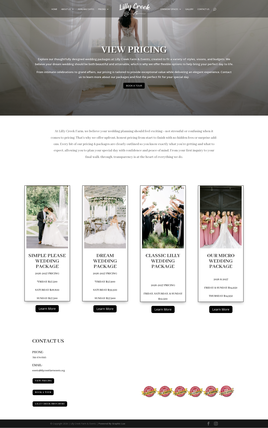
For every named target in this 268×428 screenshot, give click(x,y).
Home (54, 9)
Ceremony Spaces (169, 9)
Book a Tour (134, 85)
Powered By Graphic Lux (111, 423)
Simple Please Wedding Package (47, 261)
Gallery (189, 9)
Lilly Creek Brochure (50, 403)
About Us (66, 9)
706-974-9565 (39, 357)
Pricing (102, 9)
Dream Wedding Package (105, 261)
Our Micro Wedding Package (220, 261)
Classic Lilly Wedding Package (163, 261)
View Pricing (134, 50)
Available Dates (86, 9)
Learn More (47, 309)
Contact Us (203, 9)
